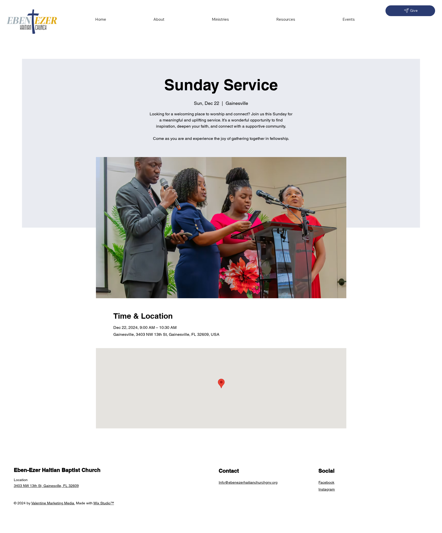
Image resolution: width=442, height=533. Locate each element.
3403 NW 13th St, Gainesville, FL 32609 (46, 486)
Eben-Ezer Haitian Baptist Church (57, 470)
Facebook (326, 482)
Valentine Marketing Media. (53, 503)
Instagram (326, 489)
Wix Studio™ (103, 503)
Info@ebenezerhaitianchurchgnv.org (248, 482)
